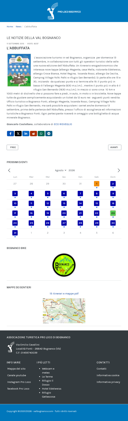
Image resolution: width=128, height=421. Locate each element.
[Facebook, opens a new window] (10, 133)
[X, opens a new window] (18, 133)
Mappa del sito (16, 368)
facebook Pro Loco (18, 388)
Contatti (101, 368)
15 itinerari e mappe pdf (64, 293)
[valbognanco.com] (64, 10)
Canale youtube (16, 375)
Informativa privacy (108, 382)
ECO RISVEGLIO (63, 124)
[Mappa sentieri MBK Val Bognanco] (64, 265)
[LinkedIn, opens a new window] (25, 133)
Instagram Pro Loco (19, 382)
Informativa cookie (108, 375)
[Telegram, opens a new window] (48, 133)
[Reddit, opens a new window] (33, 133)
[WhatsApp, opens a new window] (41, 133)
